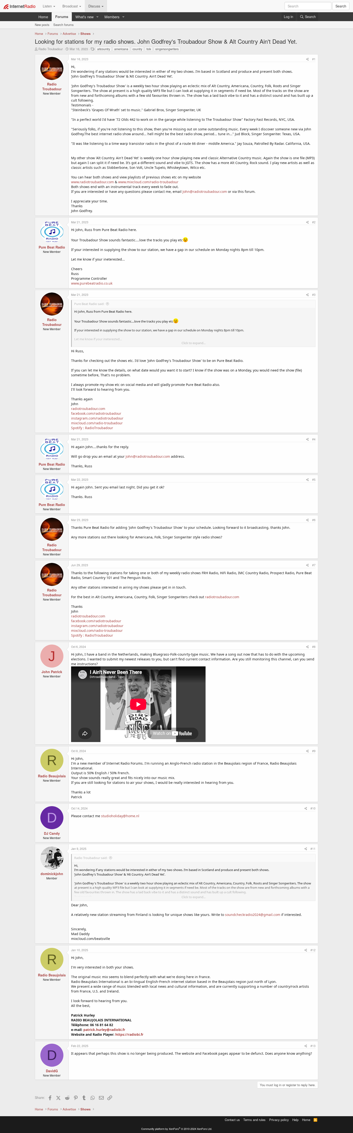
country (137, 49)
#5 (314, 479)
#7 (314, 565)
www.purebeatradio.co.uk (91, 283)
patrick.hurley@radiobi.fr (104, 1029)
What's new (84, 16)
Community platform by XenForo (176, 1129)
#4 (314, 439)
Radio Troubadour (50, 49)
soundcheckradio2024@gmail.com (252, 914)
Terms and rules (254, 1119)
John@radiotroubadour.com (205, 191)
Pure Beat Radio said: (89, 304)
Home (43, 16)
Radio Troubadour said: (90, 858)
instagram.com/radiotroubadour (97, 418)
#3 (314, 294)
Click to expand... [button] (194, 343)
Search (340, 6)
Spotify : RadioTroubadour (92, 428)
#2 (314, 222)
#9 (314, 751)
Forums (61, 16)
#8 (314, 647)
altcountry (103, 49)
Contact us (232, 1119)
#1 (314, 59)
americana (121, 49)
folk (148, 49)
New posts (42, 24)
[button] (97, 16)
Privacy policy (279, 1119)
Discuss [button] (94, 6)
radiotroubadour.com (88, 408)
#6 (314, 520)
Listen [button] (48, 6)
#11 (313, 849)
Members (112, 16)
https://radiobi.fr (129, 1034)
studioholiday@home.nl (120, 816)
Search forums (63, 24)
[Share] (307, 59)
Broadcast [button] (70, 6)
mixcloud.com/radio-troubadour (97, 423)
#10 (313, 808)
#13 (313, 1046)
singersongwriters (167, 49)
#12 (313, 950)
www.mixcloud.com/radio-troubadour (148, 182)
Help (295, 1119)
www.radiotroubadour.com (92, 182)
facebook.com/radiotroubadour (96, 413)
